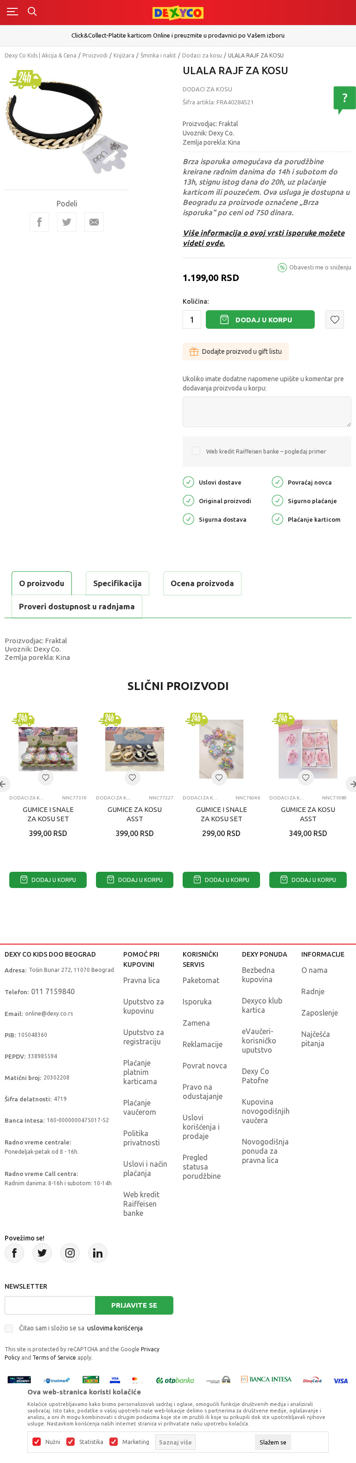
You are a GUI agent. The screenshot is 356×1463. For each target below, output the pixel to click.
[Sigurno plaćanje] (277, 500)
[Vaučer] (91, 1380)
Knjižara (124, 55)
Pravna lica (141, 980)
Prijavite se (134, 1305)
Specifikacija (117, 583)
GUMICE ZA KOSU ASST (135, 814)
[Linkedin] (98, 1253)
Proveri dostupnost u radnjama (77, 606)
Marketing (135, 1442)
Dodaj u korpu (263, 320)
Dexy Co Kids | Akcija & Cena (40, 55)
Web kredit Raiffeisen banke (141, 1203)
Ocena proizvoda (202, 583)
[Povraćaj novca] (277, 481)
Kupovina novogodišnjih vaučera (266, 1111)
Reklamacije (202, 1044)
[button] (334, 319)
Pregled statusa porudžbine (202, 1166)
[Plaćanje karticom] (277, 518)
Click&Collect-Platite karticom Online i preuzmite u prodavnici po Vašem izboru (178, 35)
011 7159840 (53, 991)
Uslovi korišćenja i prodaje (201, 1126)
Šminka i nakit (158, 55)
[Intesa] (266, 1380)
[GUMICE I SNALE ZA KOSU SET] (48, 749)
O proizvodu (41, 583)
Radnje (312, 991)
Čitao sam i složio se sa (81, 1328)
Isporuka (197, 1001)
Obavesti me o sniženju (320, 267)
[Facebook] (39, 222)
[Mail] (94, 222)
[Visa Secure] (115, 1380)
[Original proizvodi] (188, 500)
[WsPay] (218, 1380)
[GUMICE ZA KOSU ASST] (134, 749)
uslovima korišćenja (115, 1328)
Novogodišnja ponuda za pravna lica (265, 1150)
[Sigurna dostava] (188, 518)
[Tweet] (66, 222)
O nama (314, 970)
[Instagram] (70, 1253)
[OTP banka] (175, 1380)
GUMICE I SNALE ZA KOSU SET (48, 814)
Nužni (52, 1442)
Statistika (91, 1442)
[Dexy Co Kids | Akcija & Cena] (178, 12)
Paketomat (201, 980)
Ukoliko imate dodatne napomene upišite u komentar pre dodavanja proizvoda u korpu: (263, 383)
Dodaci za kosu (202, 55)
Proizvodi (95, 55)
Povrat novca (205, 1065)
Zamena (196, 1023)
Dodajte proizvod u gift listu (242, 351)
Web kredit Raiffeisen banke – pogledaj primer (266, 451)
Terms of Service (54, 1357)
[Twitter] (42, 1253)
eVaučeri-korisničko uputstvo (259, 1040)
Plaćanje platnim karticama (140, 1072)
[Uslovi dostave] (188, 481)
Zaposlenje (319, 1013)
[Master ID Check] (137, 1380)
